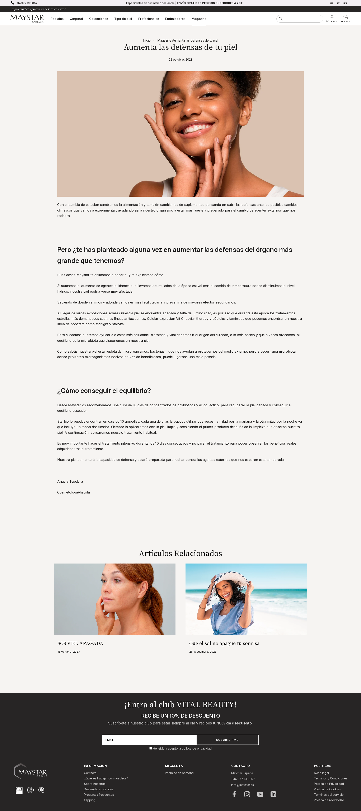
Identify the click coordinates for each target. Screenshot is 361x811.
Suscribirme (227, 739)
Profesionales (148, 19)
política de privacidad (197, 748)
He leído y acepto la (167, 748)
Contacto (90, 773)
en (345, 3)
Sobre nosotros (95, 783)
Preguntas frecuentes (99, 794)
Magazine (199, 19)
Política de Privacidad (329, 783)
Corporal (76, 19)
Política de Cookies (327, 789)
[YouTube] (260, 794)
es (331, 3)
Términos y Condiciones (330, 778)
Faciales (57, 19)
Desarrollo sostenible (98, 789)
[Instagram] (247, 794)
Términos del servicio (329, 794)
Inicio (147, 40)
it (338, 3)
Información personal (179, 773)
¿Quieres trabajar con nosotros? (106, 778)
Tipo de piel (123, 19)
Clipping (89, 800)
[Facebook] (234, 794)
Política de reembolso (329, 800)
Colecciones (98, 19)
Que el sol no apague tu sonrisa (224, 643)
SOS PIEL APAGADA (80, 643)
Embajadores (175, 19)
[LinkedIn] (274, 794)
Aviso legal (321, 773)
